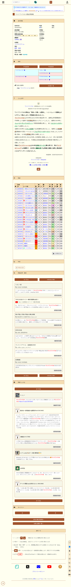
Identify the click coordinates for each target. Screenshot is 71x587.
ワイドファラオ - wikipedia (38, 159)
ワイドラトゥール (25, 88)
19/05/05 (20, 238)
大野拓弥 (45, 193)
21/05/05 (20, 210)
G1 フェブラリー (29, 212)
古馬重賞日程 (58, 253)
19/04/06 (20, 241)
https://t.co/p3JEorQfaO (26, 401)
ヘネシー (41, 70)
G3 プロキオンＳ (30, 205)
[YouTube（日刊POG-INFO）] (49, 567)
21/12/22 (20, 196)
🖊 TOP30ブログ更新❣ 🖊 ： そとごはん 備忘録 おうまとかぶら (30, 7)
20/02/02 (20, 227)
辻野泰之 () (18, 39)
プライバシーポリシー (38, 571)
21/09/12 (20, 203)
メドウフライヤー (43, 73)
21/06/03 (20, 207)
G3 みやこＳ (28, 215)
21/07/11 (20, 205)
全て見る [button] (26, 279)
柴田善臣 (45, 198)
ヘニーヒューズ (19, 70)
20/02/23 (20, 224)
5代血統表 (26, 66)
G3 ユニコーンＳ (30, 236)
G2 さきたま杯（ (30, 207)
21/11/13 (20, 198)
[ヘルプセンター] (60, 566)
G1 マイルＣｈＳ (29, 200)
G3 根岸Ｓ (28, 227)
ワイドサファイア (20, 76)
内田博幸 (45, 238)
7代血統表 (51, 66)
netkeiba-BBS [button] (51, 279)
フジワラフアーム (19, 44)
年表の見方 (21, 267)
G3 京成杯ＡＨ (29, 203)
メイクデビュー (29, 248)
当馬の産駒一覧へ (38, 523)
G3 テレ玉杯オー (30, 234)
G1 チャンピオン (29, 229)
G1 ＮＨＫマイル (29, 238)
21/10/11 (20, 200)
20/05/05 (20, 222)
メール (41, 578)
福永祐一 (45, 205)
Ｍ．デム (45, 229)
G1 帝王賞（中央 (29, 219)
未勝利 (25, 243)
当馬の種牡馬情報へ (38, 519)
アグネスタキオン (43, 76)
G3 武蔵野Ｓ (28, 198)
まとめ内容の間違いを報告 (38, 165)
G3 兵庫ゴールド (30, 196)
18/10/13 (20, 248)
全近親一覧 (51, 85)
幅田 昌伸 (18, 48)
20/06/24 (20, 219)
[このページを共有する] (3, 583)
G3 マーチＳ (28, 193)
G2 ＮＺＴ (28, 241)
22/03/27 (20, 193)
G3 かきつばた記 (30, 191)
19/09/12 (20, 234)
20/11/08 (20, 215)
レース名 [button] (25, 186)
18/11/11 (20, 246)
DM (34, 578)
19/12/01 (20, 229)
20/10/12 (20, 217)
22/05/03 (20, 191)
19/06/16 (20, 236)
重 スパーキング (29, 188)
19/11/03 (20, 231)
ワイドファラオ (29, 106)
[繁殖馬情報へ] (24, 70)
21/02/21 (20, 212)
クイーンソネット (43, 79)
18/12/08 (20, 243)
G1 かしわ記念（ (29, 210)
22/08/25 (20, 188)
